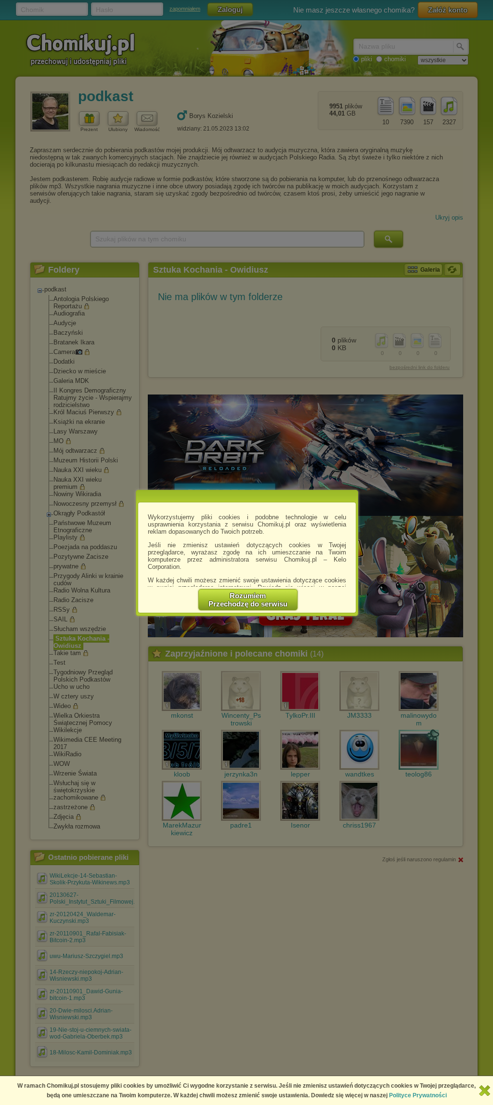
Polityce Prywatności (418, 1095)
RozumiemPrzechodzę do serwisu (247, 600)
